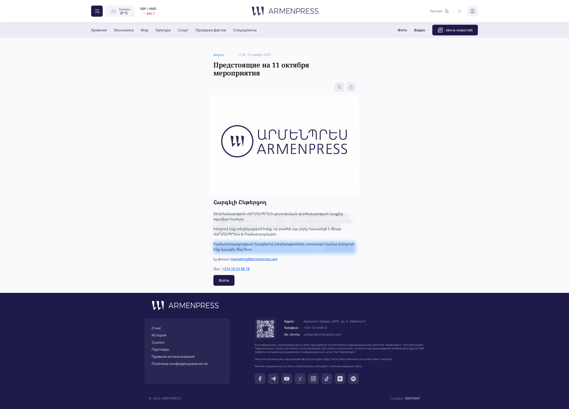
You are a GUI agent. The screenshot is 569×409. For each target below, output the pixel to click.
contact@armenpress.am (322, 334)
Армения (99, 30)
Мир (144, 30)
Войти (224, 280)
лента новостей (459, 30)
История (159, 335)
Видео (419, 30)
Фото (402, 30)
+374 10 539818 (315, 328)
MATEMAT (412, 398)
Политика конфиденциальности (180, 363)
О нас (156, 328)
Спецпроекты (245, 30)
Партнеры (160, 349)
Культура (163, 30)
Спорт (183, 30)
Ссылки (158, 342)
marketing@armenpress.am (254, 259)
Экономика (124, 30)
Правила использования (173, 356)
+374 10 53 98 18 (236, 268)
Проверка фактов (210, 30)
